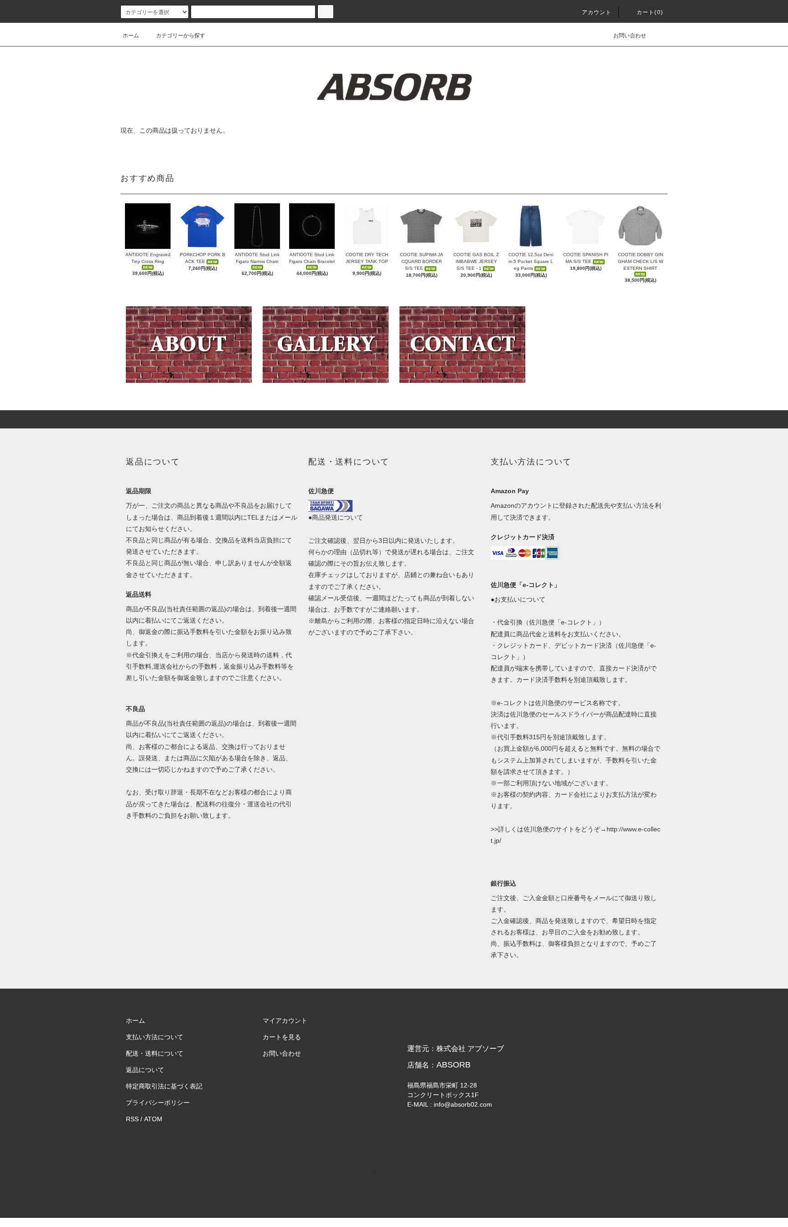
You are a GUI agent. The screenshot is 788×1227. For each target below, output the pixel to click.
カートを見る (282, 1037)
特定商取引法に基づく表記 (164, 1086)
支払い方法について (154, 1037)
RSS (132, 1119)
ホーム (131, 35)
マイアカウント (285, 1020)
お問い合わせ (629, 35)
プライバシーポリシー (158, 1102)
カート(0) (650, 12)
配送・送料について (154, 1053)
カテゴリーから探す (180, 35)
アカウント (597, 12)
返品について (145, 1069)
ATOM (153, 1119)
